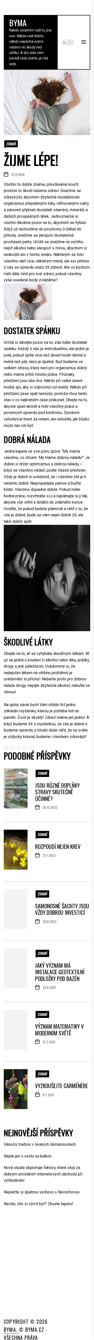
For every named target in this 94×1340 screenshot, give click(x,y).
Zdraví (11, 143)
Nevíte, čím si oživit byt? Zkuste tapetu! (38, 1203)
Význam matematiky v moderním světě (59, 1029)
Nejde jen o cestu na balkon (28, 1156)
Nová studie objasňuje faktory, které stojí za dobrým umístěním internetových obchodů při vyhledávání (43, 1174)
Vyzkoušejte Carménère (61, 1086)
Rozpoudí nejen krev (57, 846)
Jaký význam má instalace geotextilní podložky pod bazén (59, 971)
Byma (18, 22)
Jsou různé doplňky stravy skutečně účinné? (57, 791)
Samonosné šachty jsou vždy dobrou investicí (62, 909)
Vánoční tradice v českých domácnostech (40, 1144)
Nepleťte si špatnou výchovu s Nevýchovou (41, 1192)
